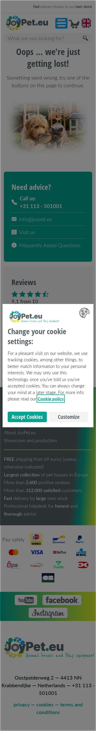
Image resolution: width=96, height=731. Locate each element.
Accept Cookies (27, 416)
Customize (69, 416)
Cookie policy (51, 399)
